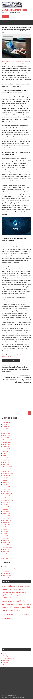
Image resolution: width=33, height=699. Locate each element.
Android (7, 586)
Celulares (5, 589)
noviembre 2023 (7, 495)
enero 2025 (6, 464)
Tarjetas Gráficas (24, 611)
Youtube (12, 618)
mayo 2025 (6, 455)
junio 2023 (6, 507)
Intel (3, 601)
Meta (17, 601)
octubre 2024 (6, 471)
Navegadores (7, 604)
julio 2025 (5, 451)
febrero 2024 (6, 489)
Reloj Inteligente (17, 607)
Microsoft (13, 354)
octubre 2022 (6, 524)
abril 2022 (6, 538)
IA (24, 597)
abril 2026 (6, 431)
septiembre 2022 (8, 527)
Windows (10, 356)
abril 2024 (6, 484)
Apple (27, 586)
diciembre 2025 (7, 440)
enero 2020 (6, 551)
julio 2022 (5, 531)
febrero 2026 (6, 435)
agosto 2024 (6, 475)
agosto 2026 (6, 422)
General (5, 360)
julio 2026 (5, 424)
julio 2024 (5, 478)
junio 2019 (6, 553)
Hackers (22, 597)
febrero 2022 (6, 542)
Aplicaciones (20, 586)
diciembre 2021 (7, 547)
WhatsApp (25, 615)
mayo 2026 (6, 428)
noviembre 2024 (7, 469)
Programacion (27, 604)
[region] (16, 397)
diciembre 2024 (7, 466)
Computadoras (6, 592)
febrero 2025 (6, 462)
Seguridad (25, 607)
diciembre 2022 (7, 520)
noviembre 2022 (7, 522)
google (7, 597)
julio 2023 (5, 504)
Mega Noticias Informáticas (14, 9)
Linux (10, 601)
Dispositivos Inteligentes (9, 595)
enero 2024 (6, 491)
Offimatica (21, 604)
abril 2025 (6, 457)
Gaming (25, 595)
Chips (16, 589)
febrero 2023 (6, 515)
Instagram (28, 597)
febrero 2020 (6, 549)
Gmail (3, 597)
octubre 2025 (6, 444)
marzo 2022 (6, 540)
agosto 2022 (6, 529)
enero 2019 (6, 556)
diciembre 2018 (7, 558)
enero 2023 (6, 518)
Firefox (20, 595)
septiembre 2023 (8, 500)
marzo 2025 (6, 460)
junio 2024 (6, 480)
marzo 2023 (6, 513)
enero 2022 (6, 545)
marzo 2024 (6, 486)
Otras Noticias (7, 573)
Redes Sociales (7, 575)
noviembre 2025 (7, 442)
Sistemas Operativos (14, 360)
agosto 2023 (6, 502)
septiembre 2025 (8, 446)
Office (16, 604)
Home (4, 653)
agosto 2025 (6, 449)
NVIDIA (13, 604)
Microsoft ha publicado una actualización (13, 61)
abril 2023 (6, 511)
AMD (3, 586)
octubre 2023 (6, 498)
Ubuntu (19, 615)
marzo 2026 (6, 433)
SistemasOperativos (21, 354)
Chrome (20, 589)
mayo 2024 (6, 482)
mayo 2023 (6, 509)
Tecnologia (4, 356)
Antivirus (13, 586)
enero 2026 (6, 437)
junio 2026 (6, 426)
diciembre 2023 (7, 493)
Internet (5, 601)
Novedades (6, 571)
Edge (17, 595)
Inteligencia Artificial (9, 568)
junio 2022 (6, 533)
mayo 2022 (6, 536)
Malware (14, 601)
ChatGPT (12, 589)
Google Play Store (14, 597)
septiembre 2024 (8, 473)
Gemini (28, 595)
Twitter (14, 615)
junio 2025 (6, 453)
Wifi (30, 615)
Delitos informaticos (19, 592)
